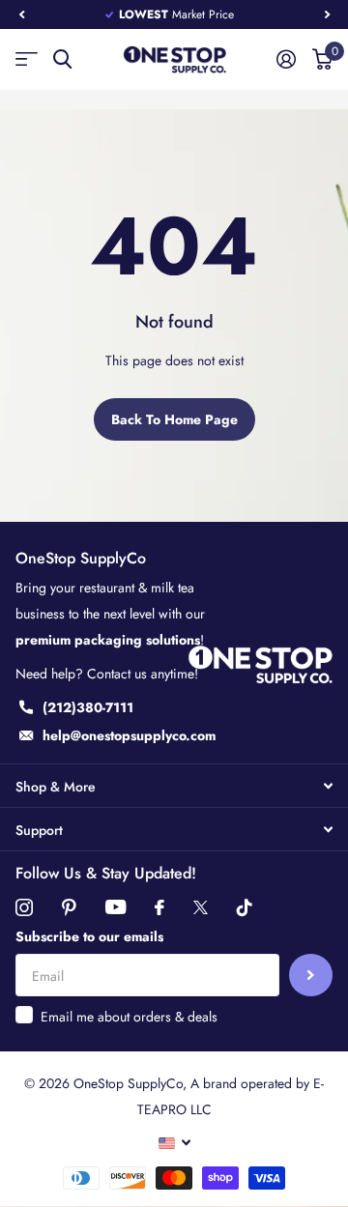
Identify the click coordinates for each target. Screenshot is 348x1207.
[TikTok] (244, 907)
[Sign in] (286, 59)
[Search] (62, 59)
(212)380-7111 (88, 707)
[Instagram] (24, 907)
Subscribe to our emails (89, 936)
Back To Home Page (174, 419)
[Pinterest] (69, 907)
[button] (21, 14)
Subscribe (311, 975)
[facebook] (159, 907)
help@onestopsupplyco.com (129, 735)
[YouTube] (115, 907)
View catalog (26, 59)
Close (174, 785)
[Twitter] (200, 907)
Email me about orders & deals (129, 1016)
